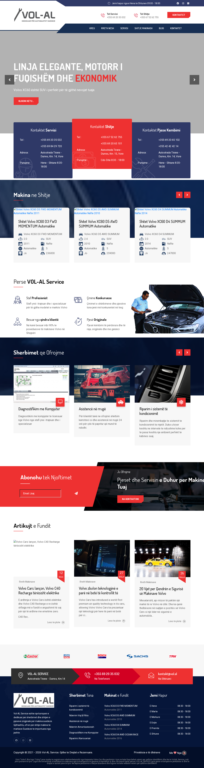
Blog (161, 28)
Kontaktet (178, 14)
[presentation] (9, 80)
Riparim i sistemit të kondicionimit (153, 411)
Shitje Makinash (144, 28)
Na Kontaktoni (130, 499)
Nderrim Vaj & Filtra (78, 715)
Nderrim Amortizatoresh (81, 727)
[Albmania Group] (184, 753)
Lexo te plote (54, 622)
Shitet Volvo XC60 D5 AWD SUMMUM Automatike (98, 223)
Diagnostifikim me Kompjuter (39, 408)
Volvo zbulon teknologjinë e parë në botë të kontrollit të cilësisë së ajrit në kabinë (98, 593)
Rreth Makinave (27, 581)
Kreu (92, 28)
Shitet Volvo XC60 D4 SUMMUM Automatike (162, 223)
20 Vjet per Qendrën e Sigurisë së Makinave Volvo (161, 591)
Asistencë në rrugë (92, 408)
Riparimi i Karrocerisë (80, 738)
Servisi (124, 28)
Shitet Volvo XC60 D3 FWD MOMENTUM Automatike (37, 223)
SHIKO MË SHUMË (27, 106)
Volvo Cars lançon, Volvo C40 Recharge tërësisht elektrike (39, 590)
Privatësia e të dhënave (147, 752)
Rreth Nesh (107, 28)
